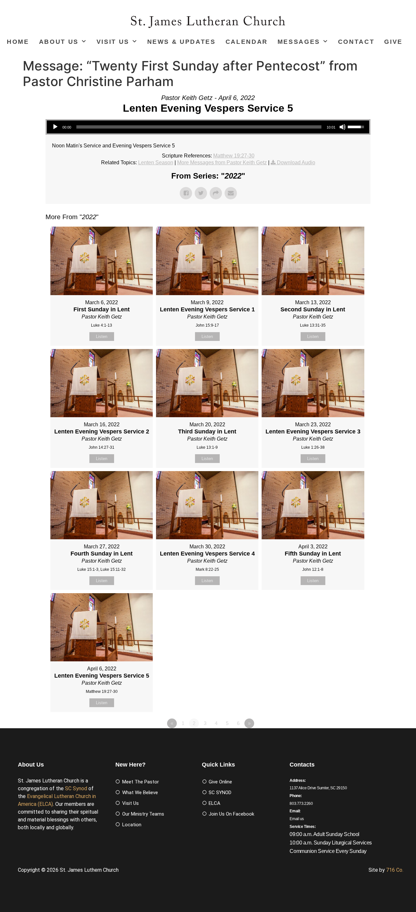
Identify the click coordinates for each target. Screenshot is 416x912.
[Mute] (342, 127)
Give (393, 42)
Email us (297, 819)
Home (18, 42)
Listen (101, 336)
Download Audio (296, 162)
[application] (208, 126)
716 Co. (394, 870)
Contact (356, 42)
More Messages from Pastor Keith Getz (222, 162)
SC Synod (76, 788)
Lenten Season (155, 162)
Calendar (247, 42)
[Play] (55, 127)
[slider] (198, 127)
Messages (299, 42)
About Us (59, 42)
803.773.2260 (301, 803)
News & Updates (181, 42)
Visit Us (113, 42)
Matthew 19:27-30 (233, 155)
